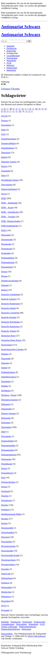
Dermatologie (7, 267)
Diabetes (5, 354)
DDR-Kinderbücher (9, 226)
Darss (3, 175)
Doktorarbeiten (7, 441)
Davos (4, 194)
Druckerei (5, 537)
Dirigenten (5, 422)
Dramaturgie (6, 500)
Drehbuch (5, 509)
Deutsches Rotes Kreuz (11, 340)
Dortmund (5, 491)
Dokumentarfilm (8, 445)
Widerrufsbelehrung (27, 627)
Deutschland (6, 345)
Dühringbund (7, 578)
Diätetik (4, 386)
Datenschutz (12, 68)
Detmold (5, 285)
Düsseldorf (5, 601)
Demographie (7, 239)
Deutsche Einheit (8, 308)
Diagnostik (5, 358)
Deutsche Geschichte (10, 313)
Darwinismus (7, 184)
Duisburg (5, 583)
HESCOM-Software (36, 636)
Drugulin (5, 569)
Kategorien (11, 51)
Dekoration (6, 235)
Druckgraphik (7, 551)
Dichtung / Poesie (8, 395)
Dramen (4, 505)
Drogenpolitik (7, 528)
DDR (3, 198)
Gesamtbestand (13, 56)
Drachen (4, 496)
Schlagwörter (39, 622)
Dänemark (5, 152)
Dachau (4, 120)
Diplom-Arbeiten (8, 413)
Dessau (4, 276)
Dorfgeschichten (8, 482)
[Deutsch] (5, 89)
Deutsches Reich (8, 336)
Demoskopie (6, 249)
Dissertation (6, 427)
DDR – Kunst (7, 207)
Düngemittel (6, 587)
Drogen (4, 523)
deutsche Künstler (8, 317)
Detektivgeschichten (10, 281)
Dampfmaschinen (8, 139)
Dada (3, 130)
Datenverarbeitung (9, 189)
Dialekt (4, 368)
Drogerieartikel (7, 532)
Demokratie (6, 244)
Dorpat (4, 487)
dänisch (4, 157)
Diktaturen (5, 404)
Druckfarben (6, 541)
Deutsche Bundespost (10, 303)
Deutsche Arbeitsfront (10, 294)
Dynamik (5, 610)
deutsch (4, 290)
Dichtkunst (5, 390)
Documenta (6, 436)
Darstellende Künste (10, 180)
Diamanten (5, 381)
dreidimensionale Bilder (11, 514)
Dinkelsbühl (6, 409)
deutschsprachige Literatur (12, 349)
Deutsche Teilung (8, 331)
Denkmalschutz (7, 262)
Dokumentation (7, 450)
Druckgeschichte (8, 546)
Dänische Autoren (9, 162)
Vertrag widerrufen (9, 627)
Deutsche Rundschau (10, 326)
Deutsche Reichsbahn (10, 322)
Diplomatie (6, 418)
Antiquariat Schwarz (20, 26)
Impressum (11, 70)
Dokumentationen (8, 455)
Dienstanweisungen (9, 400)
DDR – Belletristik (9, 203)
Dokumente (6, 459)
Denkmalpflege (7, 258)
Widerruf (10, 65)
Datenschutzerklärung (10, 629)
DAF (3, 134)
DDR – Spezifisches (10, 212)
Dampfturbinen (7, 148)
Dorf (3, 477)
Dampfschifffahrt (8, 143)
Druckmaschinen (8, 560)
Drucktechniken (8, 564)
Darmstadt (5, 171)
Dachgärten (6, 125)
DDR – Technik (8, 217)
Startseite (10, 46)
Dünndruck (6, 596)
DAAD (4, 116)
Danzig (4, 166)
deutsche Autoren (8, 299)
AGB (9, 63)
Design (4, 271)
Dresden (4, 519)
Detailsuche (12, 48)
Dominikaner (6, 464)
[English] (15, 89)
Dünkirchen (6, 592)
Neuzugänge (12, 58)
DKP (3, 432)
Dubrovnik (5, 574)
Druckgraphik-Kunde (10, 555)
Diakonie (5, 363)
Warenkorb (11, 60)
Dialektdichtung (8, 372)
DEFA (4, 230)
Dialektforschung (8, 377)
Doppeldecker (7, 473)
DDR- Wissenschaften (10, 221)
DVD (3, 606)
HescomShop (7, 634)
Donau (4, 468)
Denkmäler (6, 253)
